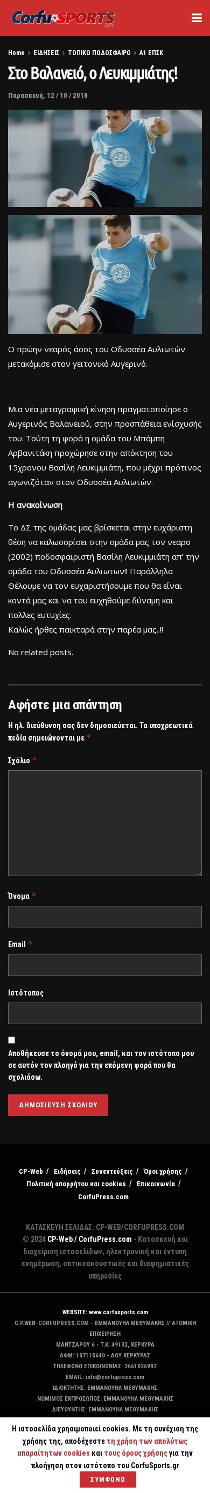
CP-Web (31, 1171)
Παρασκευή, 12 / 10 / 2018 (48, 95)
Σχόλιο (22, 760)
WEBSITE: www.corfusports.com (105, 1312)
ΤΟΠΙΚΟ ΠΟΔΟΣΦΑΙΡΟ (99, 53)
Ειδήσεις (67, 1171)
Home (16, 53)
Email (20, 944)
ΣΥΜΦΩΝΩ (107, 1479)
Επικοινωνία (156, 1184)
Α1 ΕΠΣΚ (151, 53)
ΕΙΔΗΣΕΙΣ (46, 53)
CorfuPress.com (103, 1197)
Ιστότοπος (26, 992)
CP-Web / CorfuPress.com (89, 1239)
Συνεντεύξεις (112, 1171)
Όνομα (22, 896)
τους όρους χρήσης (136, 1453)
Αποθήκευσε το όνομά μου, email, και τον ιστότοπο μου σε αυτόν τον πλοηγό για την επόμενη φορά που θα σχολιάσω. (101, 1065)
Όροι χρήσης (163, 1171)
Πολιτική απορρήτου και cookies (76, 1184)
